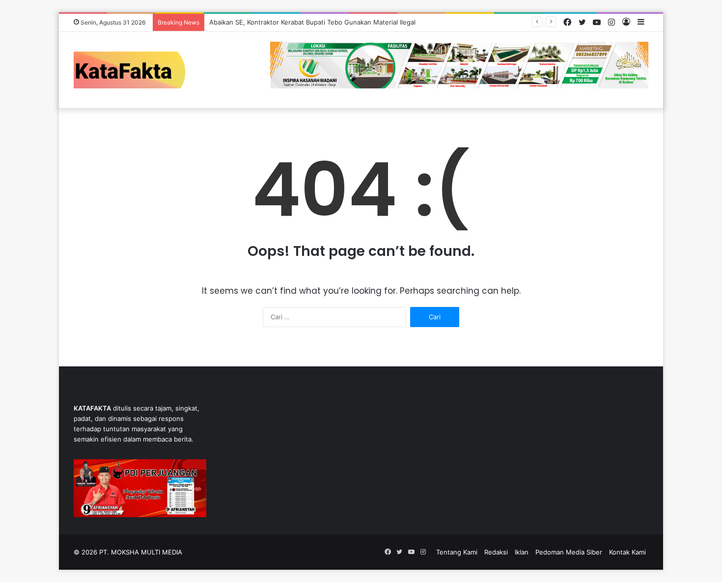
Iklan (521, 552)
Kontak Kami (627, 552)
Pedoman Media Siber (568, 552)
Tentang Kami (456, 552)
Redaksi (496, 552)
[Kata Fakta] (135, 70)
